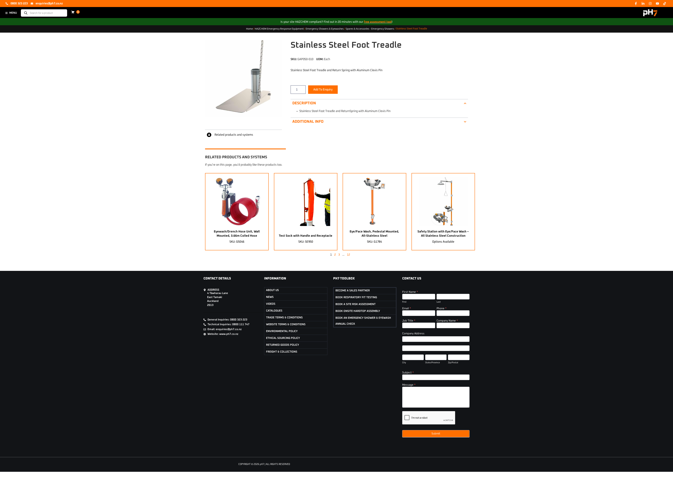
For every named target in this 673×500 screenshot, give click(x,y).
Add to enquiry (322, 89)
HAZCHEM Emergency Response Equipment (279, 29)
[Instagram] (650, 3)
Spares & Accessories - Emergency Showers (370, 29)
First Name (410, 292)
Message (409, 385)
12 (348, 254)
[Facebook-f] (636, 3)
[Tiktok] (664, 3)
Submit (435, 433)
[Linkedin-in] (643, 3)
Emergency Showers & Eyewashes (325, 29)
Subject (408, 372)
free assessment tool (378, 22)
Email (406, 308)
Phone (442, 308)
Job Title (408, 320)
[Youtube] (657, 3)
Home (249, 29)
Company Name (447, 320)
